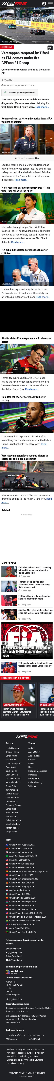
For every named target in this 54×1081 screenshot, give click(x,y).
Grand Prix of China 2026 (20, 848)
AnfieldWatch (34, 1039)
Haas (30, 767)
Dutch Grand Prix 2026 (19, 890)
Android (10, 1056)
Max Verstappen (13, 778)
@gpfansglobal (15, 952)
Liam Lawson (12, 775)
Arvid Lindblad (12, 813)
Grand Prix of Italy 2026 (20, 894)
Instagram (39, 1053)
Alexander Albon (13, 782)
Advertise (11, 1053)
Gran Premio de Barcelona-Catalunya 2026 (28, 871)
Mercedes (32, 775)
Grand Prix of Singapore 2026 (22, 909)
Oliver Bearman (12, 797)
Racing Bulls (33, 778)
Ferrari (31, 763)
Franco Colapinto (13, 763)
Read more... (42, 106)
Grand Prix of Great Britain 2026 (23, 879)
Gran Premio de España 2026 (22, 898)
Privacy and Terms (24, 1049)
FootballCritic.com (37, 1035)
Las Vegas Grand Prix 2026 (21, 924)
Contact (42, 1049)
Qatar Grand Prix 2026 (19, 928)
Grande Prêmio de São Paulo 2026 (24, 920)
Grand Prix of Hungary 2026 (21, 886)
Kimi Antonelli (12, 790)
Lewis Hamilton (12, 748)
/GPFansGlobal (15, 960)
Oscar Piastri (11, 759)
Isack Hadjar (11, 771)
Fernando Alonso (13, 805)
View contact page (13, 1022)
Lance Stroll (11, 809)
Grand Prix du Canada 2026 (21, 864)
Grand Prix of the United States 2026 (25, 913)
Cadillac (31, 759)
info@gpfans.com (14, 999)
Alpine (31, 748)
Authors (10, 1049)
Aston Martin (34, 752)
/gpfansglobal (14, 948)
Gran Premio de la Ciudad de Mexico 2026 (27, 917)
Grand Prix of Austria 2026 (21, 875)
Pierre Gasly (11, 767)
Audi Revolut (34, 756)
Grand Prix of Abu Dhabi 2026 (22, 932)
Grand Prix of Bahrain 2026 (21, 905)
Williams (32, 786)
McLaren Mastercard (37, 771)
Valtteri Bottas (12, 828)
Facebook (21, 1053)
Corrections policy (15, 1060)
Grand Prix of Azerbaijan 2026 (22, 902)
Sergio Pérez (11, 831)
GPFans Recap (6, 47)
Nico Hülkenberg (13, 824)
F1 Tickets (11, 1063)
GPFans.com (11, 1039)
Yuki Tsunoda (12, 816)
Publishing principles (29, 1056)
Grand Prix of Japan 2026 (20, 852)
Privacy (20, 1063)
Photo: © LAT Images (10, 42)
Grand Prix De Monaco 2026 (21, 867)
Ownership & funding (33, 1060)
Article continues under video (27, 158)
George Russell (12, 794)
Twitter (30, 1053)
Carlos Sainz (11, 786)
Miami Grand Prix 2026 (19, 860)
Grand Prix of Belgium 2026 (21, 883)
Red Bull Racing (35, 782)
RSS (35, 1049)
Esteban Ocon (12, 801)
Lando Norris (11, 756)
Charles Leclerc (12, 752)
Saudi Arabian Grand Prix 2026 (23, 856)
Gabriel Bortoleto (13, 820)
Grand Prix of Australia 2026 (22, 845)
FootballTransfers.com (16, 1035)
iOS (16, 1056)
